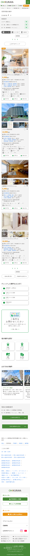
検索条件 (20, 5)
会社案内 (16, 546)
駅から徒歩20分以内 (19, 457)
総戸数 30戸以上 (17, 479)
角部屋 (13, 473)
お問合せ (16, 98)
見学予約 (7, 98)
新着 (3, 470)
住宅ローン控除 (5, 477)
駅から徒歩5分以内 (6, 455)
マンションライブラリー (21, 536)
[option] (15, 58)
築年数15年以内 (16, 460)
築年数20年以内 (6, 463)
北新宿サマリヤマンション (9, 186)
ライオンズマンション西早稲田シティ (12, 74)
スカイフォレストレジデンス (10, 238)
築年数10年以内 (6, 460)
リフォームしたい (8, 521)
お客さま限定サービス (20, 538)
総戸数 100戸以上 (6, 479)
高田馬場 (9, 86)
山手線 (5, 86)
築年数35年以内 (16, 465)
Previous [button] (2, 58)
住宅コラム (6, 536)
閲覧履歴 (9, 5)
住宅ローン (6, 538)
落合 (13, 195)
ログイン (26, 5)
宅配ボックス (5, 475)
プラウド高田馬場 (7, 129)
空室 (3, 481)
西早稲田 (15, 83)
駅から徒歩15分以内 (7, 457)
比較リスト (15, 5)
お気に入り (4, 5)
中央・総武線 (6, 196)
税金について (6, 541)
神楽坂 (20, 443)
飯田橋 (26, 443)
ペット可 (14, 470)
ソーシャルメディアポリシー (15, 551)
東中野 (11, 196)
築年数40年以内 (6, 467)
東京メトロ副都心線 (8, 83)
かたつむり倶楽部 (19, 541)
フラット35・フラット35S (19, 477)
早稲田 (15, 443)
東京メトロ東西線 (7, 139)
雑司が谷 (15, 85)
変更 (26, 21)
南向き (8, 470)
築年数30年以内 (6, 465)
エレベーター (21, 473)
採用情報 (21, 546)
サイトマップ (9, 546)
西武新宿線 (6, 141)
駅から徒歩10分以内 (19, 455)
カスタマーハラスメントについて (15, 549)
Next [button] (27, 58)
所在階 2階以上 (5, 473)
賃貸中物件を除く (10, 481)
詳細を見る (24, 98)
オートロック (22, 470)
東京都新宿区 (6, 81)
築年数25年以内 (16, 463)
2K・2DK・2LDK (6, 451)
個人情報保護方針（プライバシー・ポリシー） (15, 548)
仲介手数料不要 (15, 475)
